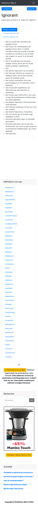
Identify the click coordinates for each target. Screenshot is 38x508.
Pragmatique (10, 312)
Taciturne (8, 349)
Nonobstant (9, 300)
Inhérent (8, 276)
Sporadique (9, 337)
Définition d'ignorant (9, 29)
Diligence (8, 236)
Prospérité (9, 320)
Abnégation (9, 187)
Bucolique (9, 212)
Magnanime (9, 296)
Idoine (7, 268)
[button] (7, 9)
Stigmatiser (9, 341)
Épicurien (8, 248)
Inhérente (8, 280)
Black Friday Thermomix (13, 489)
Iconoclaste (9, 264)
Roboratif (8, 328)
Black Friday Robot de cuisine (15, 485)
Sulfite (7, 345)
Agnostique (9, 191)
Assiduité (8, 204)
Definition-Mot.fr (9, 3)
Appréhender (10, 200)
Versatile (8, 357)
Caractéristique (11, 216)
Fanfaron (8, 252)
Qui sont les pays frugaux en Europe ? (19, 476)
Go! (31, 400)
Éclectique (9, 240)
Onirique (8, 304)
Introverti (8, 292)
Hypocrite (9, 260)
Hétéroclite (9, 256)
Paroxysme (9, 308)
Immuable (9, 272)
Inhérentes (9, 284)
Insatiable (8, 288)
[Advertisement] (19, 159)
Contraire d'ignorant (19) (10, 37)
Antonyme (9, 196)
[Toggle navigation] (33, 3)
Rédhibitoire (9, 324)
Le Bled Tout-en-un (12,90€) (15, 370)
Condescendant (11, 224)
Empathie (8, 244)
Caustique (9, 220)
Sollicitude (9, 333)
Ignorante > (32, 9)
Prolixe (7, 316)
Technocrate (10, 353)
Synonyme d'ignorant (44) (11, 33)
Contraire (8, 228)
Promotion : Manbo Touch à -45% (19, 455)
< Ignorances (6, 9)
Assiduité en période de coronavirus (18, 472)
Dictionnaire (9, 232)
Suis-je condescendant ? (14, 480)
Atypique (8, 208)
